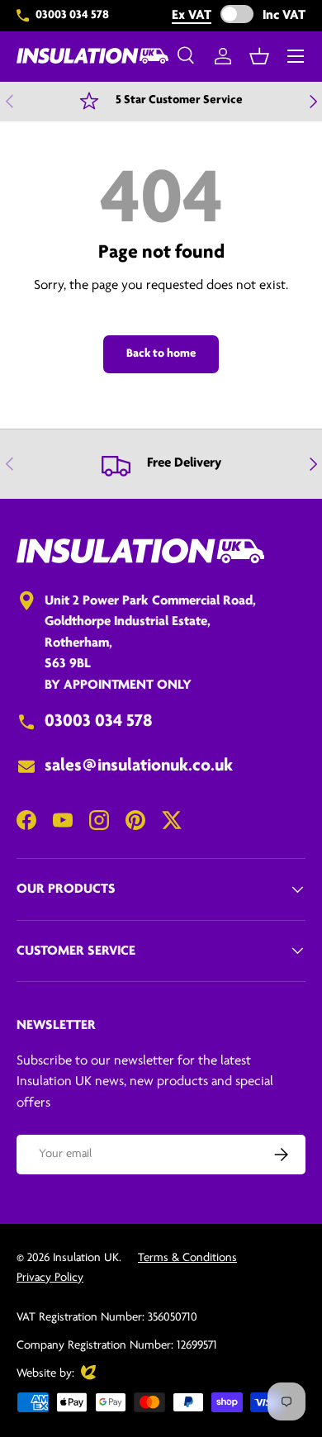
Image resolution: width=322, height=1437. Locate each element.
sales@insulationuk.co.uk (139, 765)
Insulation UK (86, 1258)
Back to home (161, 354)
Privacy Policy (50, 1278)
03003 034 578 (72, 15)
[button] (259, 56)
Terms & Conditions (187, 1258)
